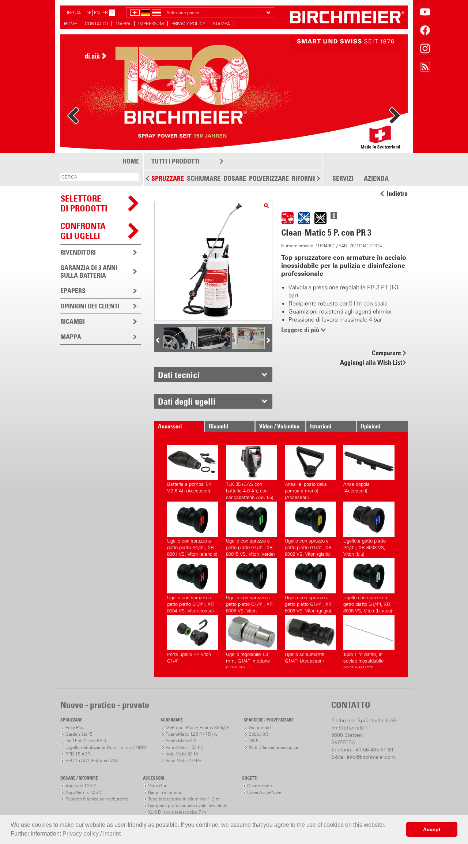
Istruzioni (320, 426)
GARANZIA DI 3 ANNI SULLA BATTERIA (88, 271)
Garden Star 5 (79, 734)
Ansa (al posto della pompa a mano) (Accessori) (306, 489)
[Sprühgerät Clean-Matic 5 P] (266, 205)
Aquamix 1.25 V (80, 785)
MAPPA (123, 23)
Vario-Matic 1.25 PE (184, 747)
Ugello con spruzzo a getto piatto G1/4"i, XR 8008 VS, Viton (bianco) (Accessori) (367, 603)
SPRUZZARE (167, 178)
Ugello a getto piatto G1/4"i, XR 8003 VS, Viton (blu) (364, 546)
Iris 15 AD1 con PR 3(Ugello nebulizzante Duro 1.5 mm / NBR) (105, 744)
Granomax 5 (261, 727)
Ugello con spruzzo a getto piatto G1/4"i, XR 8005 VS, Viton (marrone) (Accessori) (249, 603)
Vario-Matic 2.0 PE (183, 760)
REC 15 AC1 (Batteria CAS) (91, 760)
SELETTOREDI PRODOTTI (83, 203)
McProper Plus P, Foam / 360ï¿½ (197, 727)
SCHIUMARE (203, 178)
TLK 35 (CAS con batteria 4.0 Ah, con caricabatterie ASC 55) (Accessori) (249, 489)
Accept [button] (432, 829)
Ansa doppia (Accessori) (356, 487)
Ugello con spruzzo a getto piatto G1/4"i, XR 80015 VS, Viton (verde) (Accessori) (250, 546)
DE (88, 12)
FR (105, 12)
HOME (70, 23)
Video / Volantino (279, 426)
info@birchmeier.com (371, 757)
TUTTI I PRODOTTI (175, 161)
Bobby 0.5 (259, 734)
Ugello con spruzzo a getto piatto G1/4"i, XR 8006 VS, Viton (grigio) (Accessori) (308, 603)
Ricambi (218, 426)
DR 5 (253, 740)
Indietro (397, 193)
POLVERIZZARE (269, 178)
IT (112, 12)
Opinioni (370, 426)
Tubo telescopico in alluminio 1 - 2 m (184, 799)
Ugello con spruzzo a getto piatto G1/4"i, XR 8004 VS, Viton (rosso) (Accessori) (190, 603)
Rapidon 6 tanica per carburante (96, 799)
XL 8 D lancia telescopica (273, 747)
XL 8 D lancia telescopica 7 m (177, 812)
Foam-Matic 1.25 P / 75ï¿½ (191, 734)
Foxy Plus (74, 727)
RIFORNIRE (306, 178)
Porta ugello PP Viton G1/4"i (189, 658)
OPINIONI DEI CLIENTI (90, 306)
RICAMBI (72, 321)
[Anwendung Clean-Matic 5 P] (248, 346)
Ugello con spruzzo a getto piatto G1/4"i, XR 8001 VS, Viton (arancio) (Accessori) (192, 546)
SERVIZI (343, 178)
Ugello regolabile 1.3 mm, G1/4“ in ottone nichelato (248, 660)
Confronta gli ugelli (83, 231)
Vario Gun (157, 785)
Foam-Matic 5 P (181, 740)
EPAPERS (73, 291)
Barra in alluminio (165, 792)
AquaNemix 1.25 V (83, 792)
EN (97, 12)
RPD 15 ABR (77, 754)
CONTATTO (96, 23)
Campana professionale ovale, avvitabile (187, 805)
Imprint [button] (112, 833)
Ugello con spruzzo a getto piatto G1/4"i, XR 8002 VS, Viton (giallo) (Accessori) (308, 546)
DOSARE (234, 178)
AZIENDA (376, 178)
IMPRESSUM (151, 23)
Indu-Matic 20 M (182, 754)
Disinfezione (259, 785)
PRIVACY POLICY (188, 23)
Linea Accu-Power (265, 792)
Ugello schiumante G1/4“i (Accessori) (304, 658)
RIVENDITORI (78, 252)
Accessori (170, 426)
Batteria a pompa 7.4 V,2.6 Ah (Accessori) (189, 487)
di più (92, 56)
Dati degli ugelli (187, 401)
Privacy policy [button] (81, 833)
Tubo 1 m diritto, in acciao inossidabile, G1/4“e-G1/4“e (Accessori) (364, 660)
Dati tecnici (179, 375)
